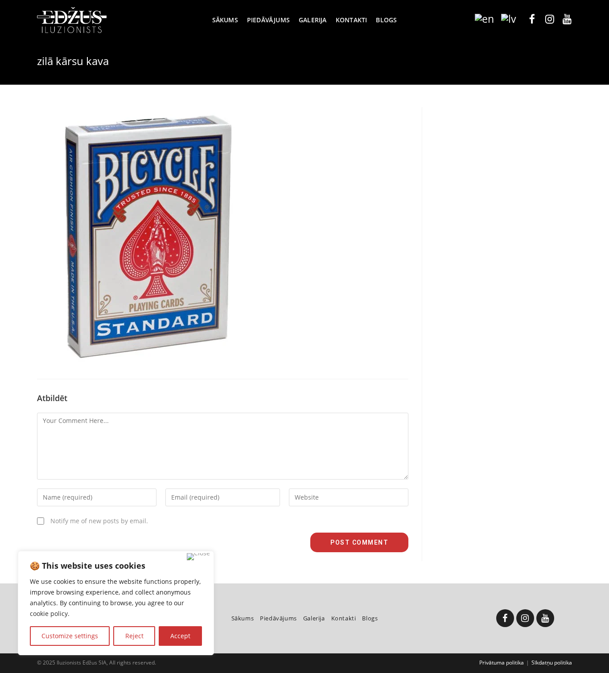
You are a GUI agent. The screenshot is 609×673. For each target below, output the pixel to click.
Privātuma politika (501, 662)
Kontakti (343, 618)
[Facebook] (505, 618)
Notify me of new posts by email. (99, 521)
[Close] (198, 556)
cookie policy (49, 613)
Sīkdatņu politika (551, 662)
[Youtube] (545, 618)
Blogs (370, 618)
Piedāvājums (278, 618)
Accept (180, 636)
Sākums (242, 618)
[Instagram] (525, 618)
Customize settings (69, 636)
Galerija (314, 618)
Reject (134, 636)
